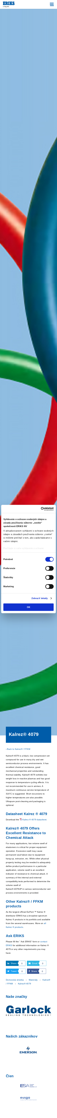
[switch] (49, 568)
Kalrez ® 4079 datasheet (34, 819)
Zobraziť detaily (39, 598)
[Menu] (51, 4)
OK (28, 607)
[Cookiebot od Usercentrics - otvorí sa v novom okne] (41, 509)
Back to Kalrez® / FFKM (18, 749)
